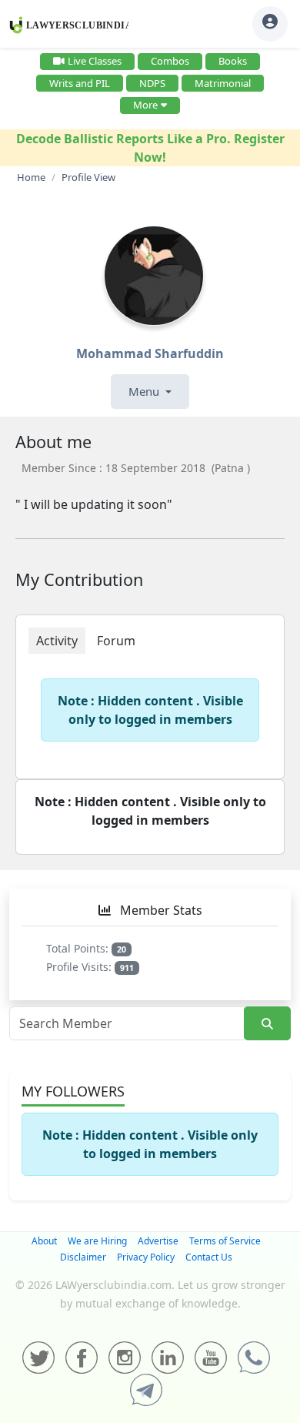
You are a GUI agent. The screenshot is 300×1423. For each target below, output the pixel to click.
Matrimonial (223, 83)
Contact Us (208, 1257)
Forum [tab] (116, 640)
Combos (170, 61)
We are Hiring (97, 1240)
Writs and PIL (79, 83)
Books (232, 61)
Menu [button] (145, 391)
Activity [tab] (57, 640)
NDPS (152, 83)
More (145, 105)
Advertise (158, 1240)
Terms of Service (225, 1240)
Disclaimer (83, 1257)
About (44, 1240)
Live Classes (95, 61)
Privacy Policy (146, 1257)
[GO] (267, 1023)
